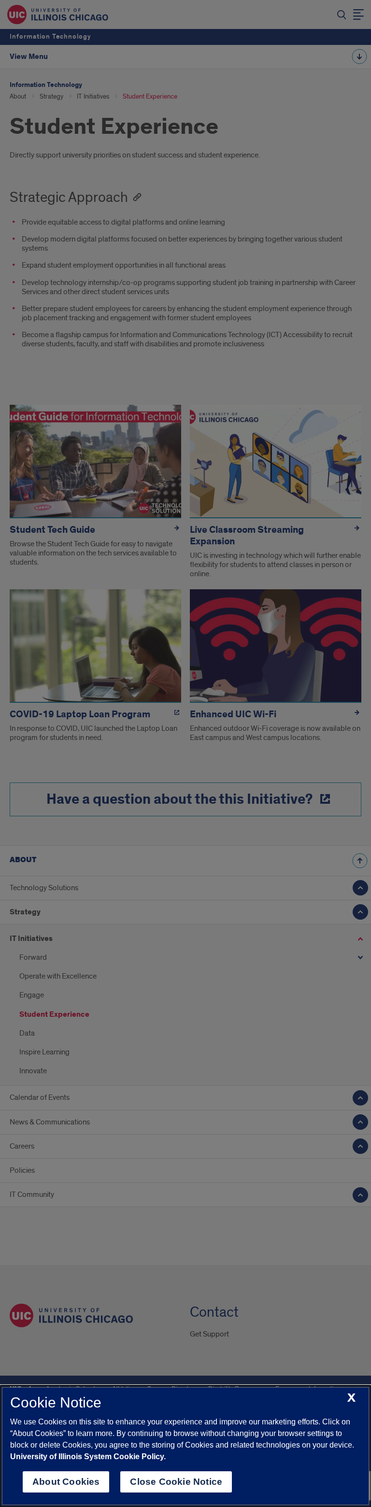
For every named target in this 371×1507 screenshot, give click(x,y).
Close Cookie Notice (176, 1482)
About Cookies (66, 1482)
